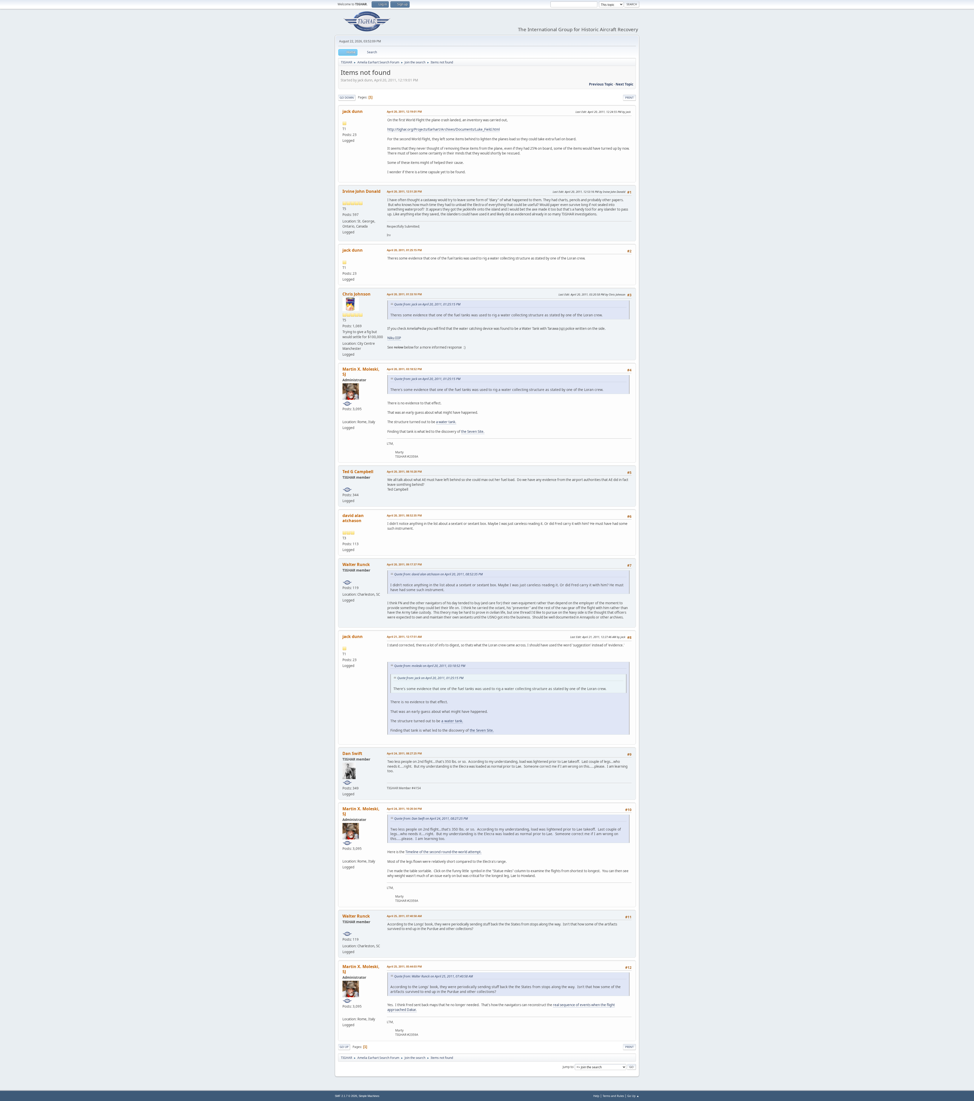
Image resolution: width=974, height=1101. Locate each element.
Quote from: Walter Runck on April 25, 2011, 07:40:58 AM (433, 976)
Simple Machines (369, 1095)
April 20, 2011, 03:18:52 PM (404, 369)
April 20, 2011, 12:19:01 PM (404, 111)
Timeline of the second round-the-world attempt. (443, 852)
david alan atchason (353, 518)
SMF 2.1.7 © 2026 (346, 1095)
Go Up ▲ (633, 1096)
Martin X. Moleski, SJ (360, 371)
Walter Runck (356, 564)
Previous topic (601, 84)
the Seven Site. (472, 431)
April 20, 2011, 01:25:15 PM (404, 250)
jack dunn (352, 111)
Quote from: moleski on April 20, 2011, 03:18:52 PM (429, 666)
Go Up (344, 1047)
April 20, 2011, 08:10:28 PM (404, 471)
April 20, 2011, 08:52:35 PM (404, 515)
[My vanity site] (344, 415)
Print (629, 97)
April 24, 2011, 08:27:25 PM (404, 753)
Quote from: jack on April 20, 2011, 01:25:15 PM (427, 304)
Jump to (568, 1066)
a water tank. (446, 422)
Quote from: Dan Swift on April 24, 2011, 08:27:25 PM (431, 818)
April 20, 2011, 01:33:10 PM (404, 294)
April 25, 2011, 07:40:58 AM (404, 916)
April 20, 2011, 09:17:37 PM (404, 564)
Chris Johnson (356, 294)
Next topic (624, 84)
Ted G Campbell (357, 471)
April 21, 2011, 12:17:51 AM (404, 637)
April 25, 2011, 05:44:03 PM (404, 966)
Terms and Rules (613, 1096)
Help (596, 1096)
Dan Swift (352, 753)
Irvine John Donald (361, 191)
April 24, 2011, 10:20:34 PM (404, 809)
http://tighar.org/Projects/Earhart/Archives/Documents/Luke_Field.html (443, 129)
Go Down (347, 97)
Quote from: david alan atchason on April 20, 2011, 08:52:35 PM (438, 574)
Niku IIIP (394, 338)
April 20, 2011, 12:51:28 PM (404, 191)
